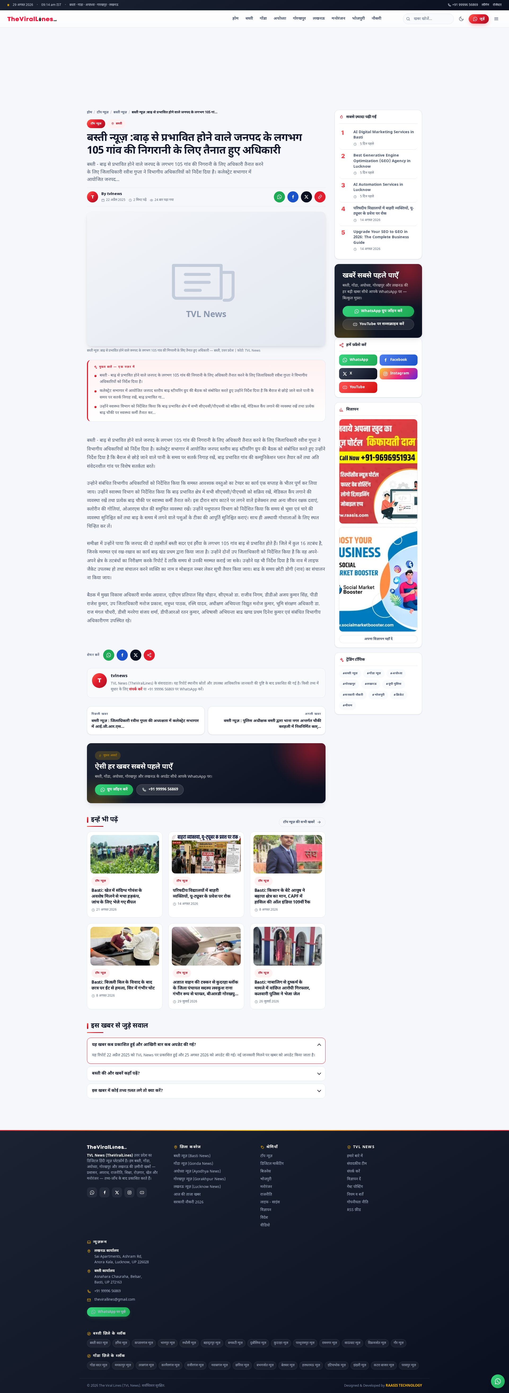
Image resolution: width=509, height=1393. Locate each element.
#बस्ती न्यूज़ (350, 674)
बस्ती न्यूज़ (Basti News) (192, 1156)
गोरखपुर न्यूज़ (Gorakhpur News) (200, 1179)
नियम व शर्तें (355, 1194)
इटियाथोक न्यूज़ (337, 1365)
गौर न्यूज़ (398, 1343)
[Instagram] (129, 1192)
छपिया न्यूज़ (242, 1365)
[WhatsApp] (92, 1192)
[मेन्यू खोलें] (496, 19)
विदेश (264, 1217)
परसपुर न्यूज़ (409, 1365)
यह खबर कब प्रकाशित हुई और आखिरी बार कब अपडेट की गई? (144, 1044)
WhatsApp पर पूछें (112, 1312)
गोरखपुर (299, 18)
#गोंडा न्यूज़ (374, 674)
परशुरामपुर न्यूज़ (305, 1343)
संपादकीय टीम (357, 1163)
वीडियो (265, 1225)
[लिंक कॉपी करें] (320, 196)
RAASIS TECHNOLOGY (404, 1385)
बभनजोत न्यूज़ (265, 1365)
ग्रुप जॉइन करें (117, 789)
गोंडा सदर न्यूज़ (98, 1365)
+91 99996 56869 (465, 5)
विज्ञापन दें (354, 1179)
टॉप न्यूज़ (103, 112)
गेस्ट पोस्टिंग (355, 1186)
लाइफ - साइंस (270, 1202)
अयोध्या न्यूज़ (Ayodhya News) (197, 1171)
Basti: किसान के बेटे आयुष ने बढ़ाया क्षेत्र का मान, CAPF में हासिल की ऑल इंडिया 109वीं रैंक (282, 896)
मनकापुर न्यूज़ (123, 1365)
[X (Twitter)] (117, 1192)
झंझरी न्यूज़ (359, 1365)
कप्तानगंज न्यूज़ (144, 1343)
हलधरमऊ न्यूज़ (311, 1365)
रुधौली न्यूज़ (189, 1343)
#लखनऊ (371, 684)
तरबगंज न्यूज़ (146, 1365)
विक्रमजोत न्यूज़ (377, 1343)
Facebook (398, 360)
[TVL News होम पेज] (32, 19)
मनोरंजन (338, 18)
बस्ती (249, 18)
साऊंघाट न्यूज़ (352, 1343)
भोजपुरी (358, 18)
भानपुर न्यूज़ (168, 1343)
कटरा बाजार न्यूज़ (384, 1365)
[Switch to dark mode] (461, 19)
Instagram (399, 373)
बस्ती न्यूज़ (120, 112)
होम (235, 18)
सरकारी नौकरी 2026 (189, 1202)
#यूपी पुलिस (393, 684)
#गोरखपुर (349, 684)
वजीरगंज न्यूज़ (195, 1365)
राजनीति (266, 1194)
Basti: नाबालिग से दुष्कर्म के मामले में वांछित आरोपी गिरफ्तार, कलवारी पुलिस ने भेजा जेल (282, 988)
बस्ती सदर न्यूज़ (99, 1343)
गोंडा (263, 18)
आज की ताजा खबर (187, 1194)
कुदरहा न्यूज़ (281, 1343)
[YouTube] (142, 1192)
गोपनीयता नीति (357, 1202)
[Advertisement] (254, 67)
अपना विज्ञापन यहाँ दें (378, 639)
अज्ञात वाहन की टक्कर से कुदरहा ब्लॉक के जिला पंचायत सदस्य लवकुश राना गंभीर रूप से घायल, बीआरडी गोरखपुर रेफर (205, 991)
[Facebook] (104, 1192)
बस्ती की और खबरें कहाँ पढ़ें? (116, 1073)
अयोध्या (280, 18)
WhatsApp (359, 360)
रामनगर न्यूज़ (329, 1343)
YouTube (357, 387)
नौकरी (376, 18)
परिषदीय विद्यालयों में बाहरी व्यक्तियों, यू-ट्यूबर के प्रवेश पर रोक (201, 893)
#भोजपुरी (378, 695)
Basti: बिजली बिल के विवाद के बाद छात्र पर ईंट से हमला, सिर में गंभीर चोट (123, 985)
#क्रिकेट (399, 695)
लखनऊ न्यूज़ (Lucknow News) (197, 1186)
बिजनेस (265, 1171)
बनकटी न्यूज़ (235, 1343)
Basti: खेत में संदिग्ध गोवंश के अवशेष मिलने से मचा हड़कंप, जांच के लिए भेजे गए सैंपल (116, 896)
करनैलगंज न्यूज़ (170, 1365)
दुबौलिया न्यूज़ (258, 1343)
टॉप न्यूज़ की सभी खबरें (299, 822)
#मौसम (347, 706)
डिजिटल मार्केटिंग (272, 1163)
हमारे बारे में (355, 1156)
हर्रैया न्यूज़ (121, 1343)
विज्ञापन (265, 1210)
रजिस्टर (497, 5)
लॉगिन (485, 5)
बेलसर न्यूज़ (288, 1365)
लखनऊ (319, 18)
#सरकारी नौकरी (353, 695)
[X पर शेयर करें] (306, 196)
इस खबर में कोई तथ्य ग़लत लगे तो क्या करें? (127, 1090)
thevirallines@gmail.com (114, 1300)
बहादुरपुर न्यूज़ (212, 1343)
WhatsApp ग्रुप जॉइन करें (381, 311)
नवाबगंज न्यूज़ (219, 1365)
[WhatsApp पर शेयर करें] (279, 196)
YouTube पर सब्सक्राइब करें (381, 324)
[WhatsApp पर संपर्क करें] (498, 1381)
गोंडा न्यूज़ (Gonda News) (193, 1163)
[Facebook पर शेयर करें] (293, 196)
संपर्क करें (135, 689)
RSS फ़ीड (354, 1210)
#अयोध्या (396, 674)
